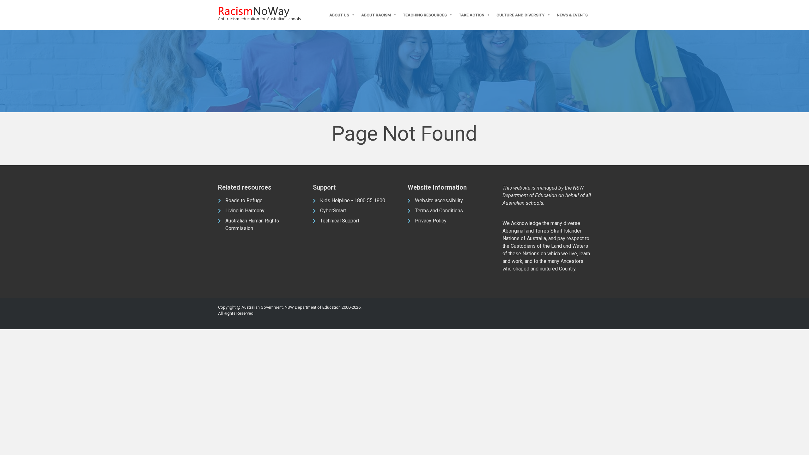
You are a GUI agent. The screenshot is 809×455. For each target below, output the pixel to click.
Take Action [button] (471, 15)
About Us (339, 15)
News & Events (572, 15)
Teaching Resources (425, 15)
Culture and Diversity (520, 15)
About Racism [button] (376, 15)
